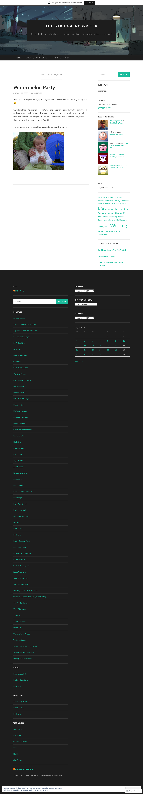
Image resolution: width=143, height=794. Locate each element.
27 (93, 354)
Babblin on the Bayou (21, 337)
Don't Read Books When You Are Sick (112, 250)
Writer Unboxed (19, 640)
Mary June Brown (20, 504)
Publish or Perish (19, 547)
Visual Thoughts (19, 621)
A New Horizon (19, 318)
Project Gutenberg (20, 680)
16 (116, 345)
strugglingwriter (115, 121)
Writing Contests (105, 231)
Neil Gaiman (103, 216)
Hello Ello (17, 442)
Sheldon (16, 754)
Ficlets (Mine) (18, 405)
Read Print (17, 686)
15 (108, 345)
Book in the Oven (20, 355)
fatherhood (125, 201)
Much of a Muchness (21, 516)
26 (85, 354)
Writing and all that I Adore (23, 652)
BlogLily (16, 349)
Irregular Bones (19, 448)
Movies (117, 209)
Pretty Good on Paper (21, 541)
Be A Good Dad (19, 343)
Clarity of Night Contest (107, 256)
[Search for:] (114, 74)
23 (116, 350)
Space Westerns (19, 572)
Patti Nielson (18, 529)
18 (77, 350)
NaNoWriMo (120, 213)
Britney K (113, 154)
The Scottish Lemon (20, 603)
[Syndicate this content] (14, 769)
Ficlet (100, 204)
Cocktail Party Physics (22, 380)
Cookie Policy (44, 790)
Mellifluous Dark (19, 510)
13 (93, 345)
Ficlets (55, 58)
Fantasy (117, 201)
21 (100, 350)
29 (108, 354)
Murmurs (17, 522)
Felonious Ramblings (21, 399)
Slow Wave (17, 760)
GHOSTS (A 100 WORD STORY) (118, 166)
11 (77, 345)
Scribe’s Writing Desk (21, 566)
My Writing (110, 213)
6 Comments (36, 93)
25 (77, 354)
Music (123, 209)
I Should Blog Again (117, 122)
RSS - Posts (19, 291)
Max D (112, 165)
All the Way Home (20, 701)
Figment (66, 58)
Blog (105, 197)
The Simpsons (121, 220)
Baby (100, 197)
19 (85, 350)
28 (100, 354)
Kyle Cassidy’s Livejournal (23, 491)
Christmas (118, 197)
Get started (89, 3)
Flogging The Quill (20, 417)
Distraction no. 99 (20, 386)
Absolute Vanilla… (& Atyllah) (24, 324)
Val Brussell (17, 615)
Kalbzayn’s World (20, 473)
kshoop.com (18, 485)
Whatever (17, 628)
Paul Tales (17, 535)
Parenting (113, 216)
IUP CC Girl (17, 454)
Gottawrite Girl (19, 436)
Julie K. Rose (18, 467)
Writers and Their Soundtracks (25, 646)
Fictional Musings (20, 411)
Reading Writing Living (22, 553)
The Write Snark (19, 609)
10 (124, 341)
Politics (121, 216)
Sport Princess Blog (20, 578)
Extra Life (17, 735)
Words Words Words (21, 634)
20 (93, 350)
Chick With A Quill (20, 368)
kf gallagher (18, 479)
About (28, 58)
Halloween (115, 204)
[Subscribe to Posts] (14, 291)
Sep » (81, 361)
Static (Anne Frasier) (21, 584)
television (111, 220)
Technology (102, 220)
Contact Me (41, 58)
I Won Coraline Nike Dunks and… (118, 145)
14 (100, 345)
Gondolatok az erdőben (22, 430)
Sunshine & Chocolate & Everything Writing (29, 597)
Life (101, 208)
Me (106, 209)
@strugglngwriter (104, 108)
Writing (118, 225)
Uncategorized (103, 227)
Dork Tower (18, 729)
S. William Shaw (19, 559)
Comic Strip (108, 201)
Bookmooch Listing (24, 769)
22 (108, 350)
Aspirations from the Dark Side (25, 330)
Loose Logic (18, 498)
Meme (110, 209)
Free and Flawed (19, 423)
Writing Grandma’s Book (22, 658)
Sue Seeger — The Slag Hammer (25, 590)
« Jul (76, 361)
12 (85, 345)
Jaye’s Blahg (18, 460)
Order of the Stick (20, 741)
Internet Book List (20, 674)
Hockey (123, 204)
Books (110, 197)
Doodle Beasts (19, 392)
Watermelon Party (34, 87)
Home (18, 58)
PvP (15, 748)
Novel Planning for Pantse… (117, 155)
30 (116, 354)
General (106, 204)
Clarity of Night (19, 374)
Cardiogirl (17, 361)
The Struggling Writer (71, 26)
